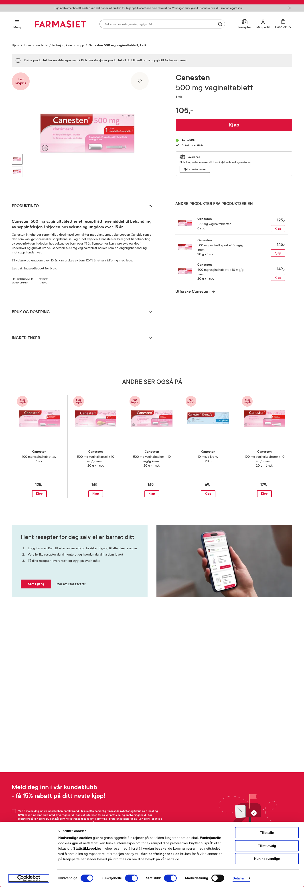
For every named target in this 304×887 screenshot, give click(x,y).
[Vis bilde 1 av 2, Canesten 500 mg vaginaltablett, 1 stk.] (17, 159)
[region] (87, 130)
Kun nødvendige (267, 859)
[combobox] (162, 24)
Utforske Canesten (192, 291)
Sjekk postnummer (195, 169)
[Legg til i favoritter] (140, 81)
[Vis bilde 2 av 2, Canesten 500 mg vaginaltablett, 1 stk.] (17, 171)
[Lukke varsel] (289, 8)
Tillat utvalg (267, 846)
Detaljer (239, 878)
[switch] (131, 878)
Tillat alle (267, 833)
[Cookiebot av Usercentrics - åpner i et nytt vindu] (28, 878)
